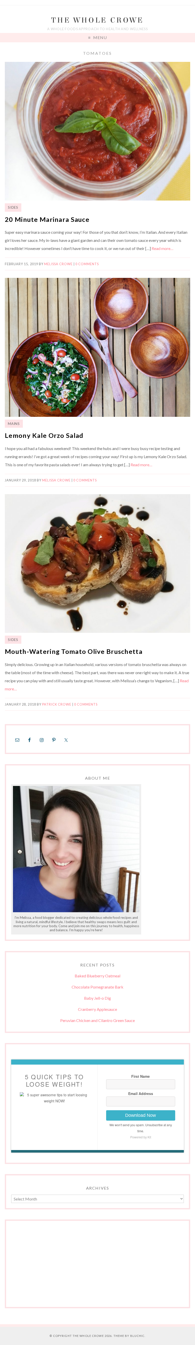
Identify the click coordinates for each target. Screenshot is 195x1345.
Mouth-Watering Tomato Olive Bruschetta (73, 651)
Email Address (140, 1093)
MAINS (14, 424)
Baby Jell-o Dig (97, 998)
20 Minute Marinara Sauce (47, 219)
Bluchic (137, 1335)
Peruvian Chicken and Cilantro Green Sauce (97, 1020)
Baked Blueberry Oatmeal (97, 975)
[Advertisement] (97, 1266)
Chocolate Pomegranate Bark (97, 986)
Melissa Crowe (58, 264)
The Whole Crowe (97, 20)
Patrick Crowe (56, 704)
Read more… (162, 248)
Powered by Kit (140, 1137)
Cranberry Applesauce (97, 1009)
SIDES (13, 207)
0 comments (87, 264)
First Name (140, 1076)
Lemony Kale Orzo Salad (44, 435)
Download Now (140, 1115)
